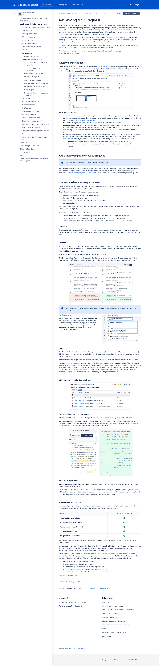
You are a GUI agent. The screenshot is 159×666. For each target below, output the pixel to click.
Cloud (119, 13)
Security (123, 660)
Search (131, 4)
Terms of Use (113, 660)
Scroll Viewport (80, 648)
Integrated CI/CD (26, 142)
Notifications (26, 108)
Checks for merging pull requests (36, 83)
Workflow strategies (29, 50)
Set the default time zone (31, 118)
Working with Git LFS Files (31, 127)
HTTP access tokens (29, 43)
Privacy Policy (101, 660)
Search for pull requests (32, 80)
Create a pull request (31, 56)
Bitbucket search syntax (30, 101)
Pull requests (27, 53)
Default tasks (26, 98)
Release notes (25, 152)
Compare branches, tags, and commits (35, 131)
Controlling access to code (31, 47)
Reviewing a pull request (33, 59)
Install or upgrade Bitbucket (29, 146)
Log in (137, 5)
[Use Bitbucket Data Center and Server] (99, 13)
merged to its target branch (68, 47)
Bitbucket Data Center (28, 149)
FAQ (21, 155)
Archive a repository (29, 40)
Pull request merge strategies (34, 86)
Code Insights (29, 90)
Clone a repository (28, 37)
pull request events (108, 554)
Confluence (69, 648)
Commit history (27, 134)
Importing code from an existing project (36, 27)
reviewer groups (102, 67)
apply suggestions (65, 42)
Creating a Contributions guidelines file (35, 124)
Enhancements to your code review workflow (118, 610)
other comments (112, 372)
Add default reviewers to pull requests (72, 602)
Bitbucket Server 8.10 (31, 13)
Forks (104, 628)
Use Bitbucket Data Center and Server (33, 24)
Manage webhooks (28, 105)
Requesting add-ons (29, 114)
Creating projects (28, 30)
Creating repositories (29, 34)
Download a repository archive (32, 121)
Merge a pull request (31, 77)
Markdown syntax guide (30, 111)
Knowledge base (62, 5)
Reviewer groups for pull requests (83, 173)
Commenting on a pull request (34, 73)
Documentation (47, 5)
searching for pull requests (85, 120)
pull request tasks (69, 132)
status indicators (69, 139)
